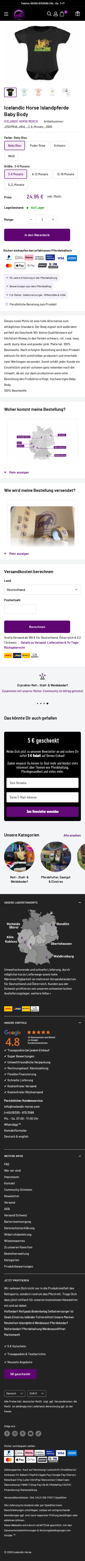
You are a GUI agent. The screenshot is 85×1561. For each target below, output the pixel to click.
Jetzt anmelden (62, 798)
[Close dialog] (80, 757)
